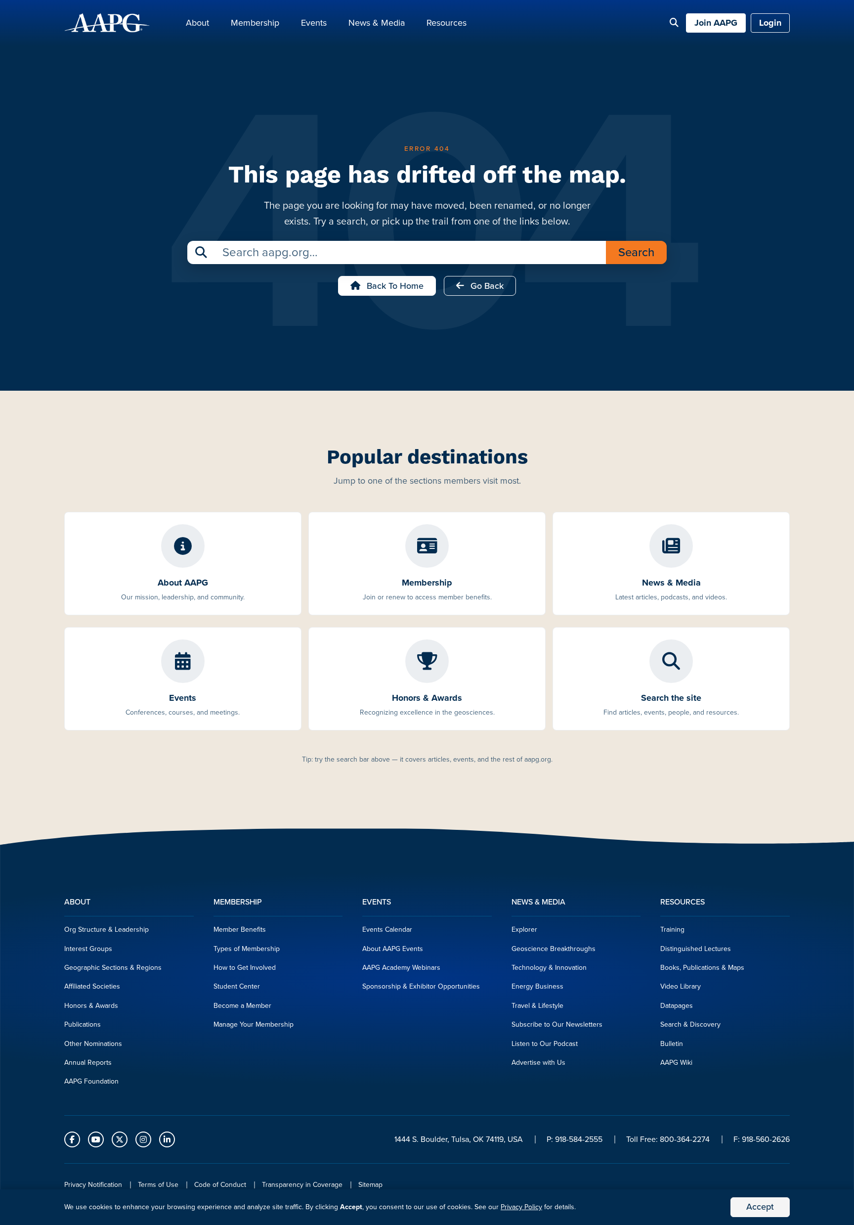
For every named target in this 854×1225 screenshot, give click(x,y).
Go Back (486, 285)
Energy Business (537, 986)
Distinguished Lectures (695, 949)
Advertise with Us (538, 1062)
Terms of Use (158, 1185)
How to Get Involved (245, 967)
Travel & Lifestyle (537, 1005)
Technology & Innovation (549, 967)
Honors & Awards (91, 1005)
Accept (760, 1206)
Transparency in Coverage (302, 1185)
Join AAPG (715, 22)
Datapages (676, 1005)
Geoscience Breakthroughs (554, 949)
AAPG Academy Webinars (401, 967)
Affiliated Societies (92, 986)
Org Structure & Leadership (106, 929)
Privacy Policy (521, 1207)
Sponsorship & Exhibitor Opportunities (421, 986)
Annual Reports (88, 1062)
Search (636, 252)
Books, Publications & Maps (702, 967)
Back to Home (394, 285)
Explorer (524, 929)
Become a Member (242, 1005)
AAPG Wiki (676, 1062)
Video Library (680, 986)
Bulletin (671, 1044)
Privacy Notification (93, 1185)
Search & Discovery (690, 1024)
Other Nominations (93, 1044)
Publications (82, 1024)
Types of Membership (247, 949)
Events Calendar (387, 929)
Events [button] (314, 22)
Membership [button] (255, 22)
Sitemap (370, 1185)
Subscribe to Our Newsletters (557, 1024)
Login (770, 22)
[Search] (674, 23)
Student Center (237, 986)
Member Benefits (240, 929)
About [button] (197, 22)
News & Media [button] (376, 22)
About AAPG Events (392, 949)
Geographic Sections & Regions (113, 967)
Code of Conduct (220, 1185)
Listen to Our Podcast (545, 1044)
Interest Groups (88, 949)
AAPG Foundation (91, 1081)
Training (672, 929)
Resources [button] (447, 22)
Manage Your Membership (254, 1024)
